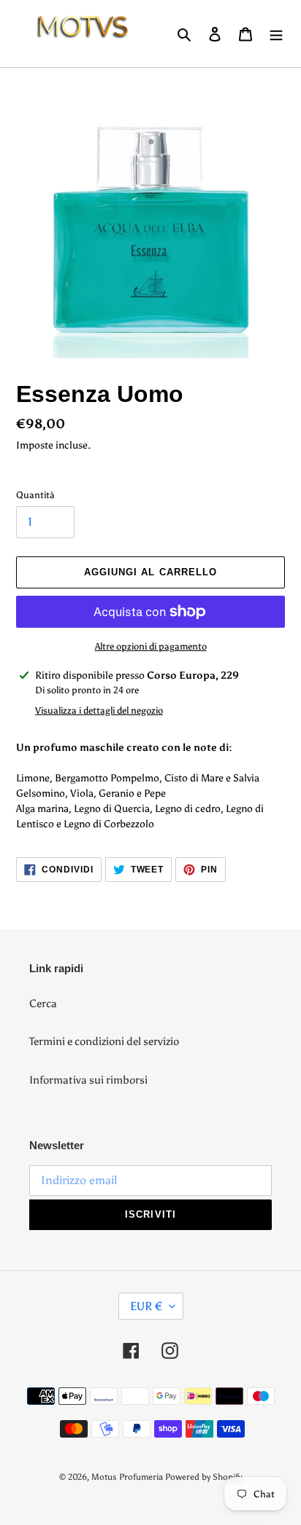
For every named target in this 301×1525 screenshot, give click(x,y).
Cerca (43, 1003)
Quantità (35, 494)
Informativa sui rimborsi (88, 1080)
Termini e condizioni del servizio (104, 1041)
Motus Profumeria (127, 1477)
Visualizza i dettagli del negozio (99, 710)
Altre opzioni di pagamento (151, 646)
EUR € (146, 1306)
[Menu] (276, 34)
